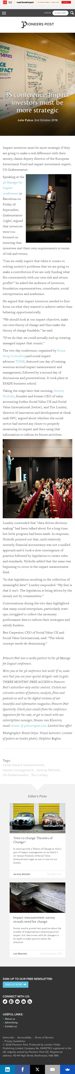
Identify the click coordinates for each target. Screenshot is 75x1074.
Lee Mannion (20, 953)
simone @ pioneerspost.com (28, 725)
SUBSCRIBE (60, 13)
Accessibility (24, 1037)
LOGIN (47, 13)
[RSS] (29, 1001)
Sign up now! (14, 984)
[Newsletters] (23, 1001)
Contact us (11, 1026)
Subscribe (8, 1037)
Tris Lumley (39, 775)
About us (10, 1018)
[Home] (37, 25)
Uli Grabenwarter (15, 775)
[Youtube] (17, 1001)
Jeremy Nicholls (48, 770)
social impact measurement (23, 765)
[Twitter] (5, 1001)
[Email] (52, 1069)
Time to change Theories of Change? (33, 840)
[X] (37, 1069)
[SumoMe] (67, 1069)
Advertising (11, 1022)
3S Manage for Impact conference (13, 188)
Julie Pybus (25, 120)
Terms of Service (44, 1037)
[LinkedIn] (7, 1069)
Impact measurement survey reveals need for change (34, 919)
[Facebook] (11, 1001)
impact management (18, 770)
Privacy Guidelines (15, 1041)
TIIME (20, 361)
